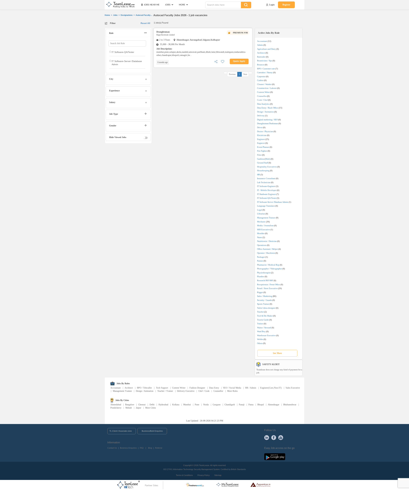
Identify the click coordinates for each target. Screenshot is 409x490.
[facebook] (273, 437)
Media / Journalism (265, 225)
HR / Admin (250, 388)
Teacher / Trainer (165, 391)
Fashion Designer (197, 388)
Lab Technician (263, 182)
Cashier (260, 80)
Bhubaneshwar (289, 404)
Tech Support (162, 388)
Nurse (259, 237)
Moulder (261, 233)
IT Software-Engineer (266, 186)
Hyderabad (163, 404)
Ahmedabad (115, 404)
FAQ (141, 448)
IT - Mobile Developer (266, 190)
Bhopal (260, 404)
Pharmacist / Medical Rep (268, 265)
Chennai (142, 404)
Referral (158, 448)
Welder (260, 339)
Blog (150, 448)
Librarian (261, 213)
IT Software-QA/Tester (266, 198)
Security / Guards (264, 300)
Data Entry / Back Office (267, 108)
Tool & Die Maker (265, 316)
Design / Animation (265, 112)
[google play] (274, 456)
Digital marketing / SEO (267, 119)
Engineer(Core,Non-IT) (271, 388)
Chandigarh (229, 404)
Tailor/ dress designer (266, 308)
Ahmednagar (273, 404)
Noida (206, 404)
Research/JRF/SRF (265, 280)
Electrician (261, 135)
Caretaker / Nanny (265, 72)
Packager (261, 257)
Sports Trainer (263, 304)
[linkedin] (266, 437)
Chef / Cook (203, 391)
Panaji (241, 404)
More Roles (232, 391)
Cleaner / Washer (264, 84)
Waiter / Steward (264, 327)
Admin (260, 45)
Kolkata (175, 404)
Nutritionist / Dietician (267, 241)
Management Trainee (266, 217)
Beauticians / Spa (264, 60)
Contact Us (112, 448)
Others (260, 343)
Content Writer (263, 92)
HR (258, 174)
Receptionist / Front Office (268, 284)
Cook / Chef (262, 100)
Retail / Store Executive (267, 288)
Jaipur (138, 408)
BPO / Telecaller (144, 388)
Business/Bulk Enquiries (152, 431)
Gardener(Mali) (263, 159)
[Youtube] (280, 437)
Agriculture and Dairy (266, 49)
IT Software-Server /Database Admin (272, 202)
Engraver (261, 143)
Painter (260, 261)
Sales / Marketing (264, 296)
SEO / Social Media (232, 388)
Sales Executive (293, 388)
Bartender (261, 57)
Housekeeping (263, 170)
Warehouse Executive (266, 335)
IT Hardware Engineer (266, 194)
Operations (261, 245)
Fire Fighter (262, 151)
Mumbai (187, 404)
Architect (261, 53)
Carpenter (261, 76)
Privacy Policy (203, 475)
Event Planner (263, 147)
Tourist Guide (263, 320)
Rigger (260, 292)
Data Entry (214, 388)
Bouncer (260, 64)
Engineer (261, 139)
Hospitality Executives (267, 167)
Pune (197, 404)
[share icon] (215, 61)
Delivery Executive (185, 391)
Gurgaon (216, 404)
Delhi (152, 404)
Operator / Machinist (266, 253)
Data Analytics (263, 104)
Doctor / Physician (265, 131)
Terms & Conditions (184, 475)
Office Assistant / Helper (267, 249)
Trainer (260, 323)
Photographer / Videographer (269, 268)
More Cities (150, 408)
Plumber (260, 276)
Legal (259, 210)
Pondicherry (115, 408)
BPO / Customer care (266, 68)
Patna (250, 404)
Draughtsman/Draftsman (267, 123)
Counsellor (262, 96)
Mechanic (261, 221)
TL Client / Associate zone (120, 431)
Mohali (128, 408)
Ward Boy (261, 331)
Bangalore (129, 404)
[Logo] (119, 5)
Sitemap (217, 475)
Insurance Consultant (266, 178)
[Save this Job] (222, 61)
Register (286, 5)
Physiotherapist (263, 272)
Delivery (261, 115)
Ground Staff (262, 163)
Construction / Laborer (267, 88)
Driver (259, 127)
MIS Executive (263, 229)
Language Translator (266, 206)
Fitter (259, 155)
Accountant (262, 41)
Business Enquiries (128, 448)
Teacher (260, 312)
